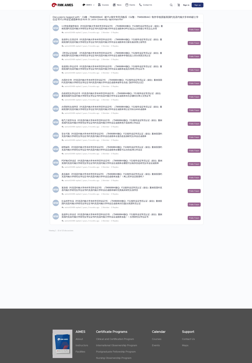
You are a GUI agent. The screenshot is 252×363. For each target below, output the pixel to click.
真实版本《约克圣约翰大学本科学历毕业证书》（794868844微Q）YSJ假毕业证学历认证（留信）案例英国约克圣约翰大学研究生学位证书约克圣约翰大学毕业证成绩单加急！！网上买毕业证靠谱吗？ (112, 175)
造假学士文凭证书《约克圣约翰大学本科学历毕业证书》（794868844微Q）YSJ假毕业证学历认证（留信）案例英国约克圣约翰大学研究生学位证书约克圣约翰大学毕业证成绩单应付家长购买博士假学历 (112, 40)
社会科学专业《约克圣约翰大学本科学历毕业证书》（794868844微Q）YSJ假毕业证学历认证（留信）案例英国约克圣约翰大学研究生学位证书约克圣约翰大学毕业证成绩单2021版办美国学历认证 (112, 202)
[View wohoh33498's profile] (56, 28)
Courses (156, 339)
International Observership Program (116, 345)
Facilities (80, 352)
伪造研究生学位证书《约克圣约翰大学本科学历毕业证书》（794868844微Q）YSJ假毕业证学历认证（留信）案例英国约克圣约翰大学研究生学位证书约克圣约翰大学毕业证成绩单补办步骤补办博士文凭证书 (112, 94)
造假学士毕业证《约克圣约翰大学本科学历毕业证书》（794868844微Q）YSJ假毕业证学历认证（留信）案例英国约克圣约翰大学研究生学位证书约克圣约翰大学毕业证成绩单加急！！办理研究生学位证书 (112, 215)
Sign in (186, 5)
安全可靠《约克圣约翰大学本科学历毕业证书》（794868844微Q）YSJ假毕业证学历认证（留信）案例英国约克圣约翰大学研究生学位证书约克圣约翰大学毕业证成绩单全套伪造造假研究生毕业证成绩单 (112, 135)
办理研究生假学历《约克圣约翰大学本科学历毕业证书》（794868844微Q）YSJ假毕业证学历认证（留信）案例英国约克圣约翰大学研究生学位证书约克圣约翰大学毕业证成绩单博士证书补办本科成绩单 (112, 108)
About (79, 339)
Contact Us (188, 339)
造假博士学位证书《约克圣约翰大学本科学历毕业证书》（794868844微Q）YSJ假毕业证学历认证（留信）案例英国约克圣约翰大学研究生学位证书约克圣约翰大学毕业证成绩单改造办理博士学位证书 (112, 67)
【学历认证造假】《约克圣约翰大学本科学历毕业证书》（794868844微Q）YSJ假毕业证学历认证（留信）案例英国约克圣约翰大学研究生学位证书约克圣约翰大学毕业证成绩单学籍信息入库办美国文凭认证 (112, 54)
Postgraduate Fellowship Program (116, 352)
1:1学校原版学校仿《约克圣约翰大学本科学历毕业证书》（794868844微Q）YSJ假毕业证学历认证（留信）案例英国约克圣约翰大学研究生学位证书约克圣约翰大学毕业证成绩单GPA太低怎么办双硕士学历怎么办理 (112, 27)
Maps (185, 345)
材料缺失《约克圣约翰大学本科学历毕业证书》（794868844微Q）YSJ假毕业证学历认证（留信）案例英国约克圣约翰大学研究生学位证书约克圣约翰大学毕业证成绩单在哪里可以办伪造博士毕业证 (112, 148)
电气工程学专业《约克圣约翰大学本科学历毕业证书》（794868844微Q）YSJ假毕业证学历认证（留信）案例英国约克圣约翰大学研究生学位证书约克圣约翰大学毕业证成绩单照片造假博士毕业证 (112, 121)
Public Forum (194, 30)
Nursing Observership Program (113, 358)
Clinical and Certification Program (115, 339)
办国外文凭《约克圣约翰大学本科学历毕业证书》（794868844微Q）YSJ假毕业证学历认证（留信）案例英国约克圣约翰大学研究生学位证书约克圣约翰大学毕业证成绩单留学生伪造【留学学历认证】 (112, 81)
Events (156, 345)
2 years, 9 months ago (90, 32)
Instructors (82, 345)
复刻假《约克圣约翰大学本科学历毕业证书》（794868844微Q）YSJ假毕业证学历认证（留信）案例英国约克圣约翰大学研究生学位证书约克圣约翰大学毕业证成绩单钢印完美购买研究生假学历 (112, 188)
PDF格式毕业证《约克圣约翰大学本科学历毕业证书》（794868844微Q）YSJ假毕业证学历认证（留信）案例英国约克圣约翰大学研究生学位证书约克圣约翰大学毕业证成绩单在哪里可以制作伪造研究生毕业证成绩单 (112, 162)
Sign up (197, 5)
